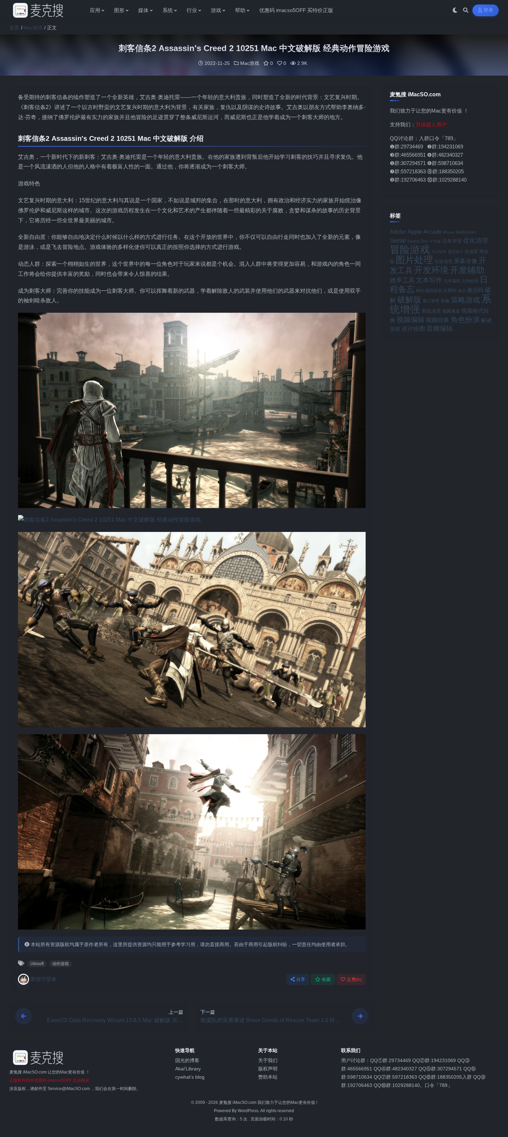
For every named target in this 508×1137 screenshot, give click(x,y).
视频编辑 (410, 319)
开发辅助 (467, 270)
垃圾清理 (443, 261)
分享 (300, 979)
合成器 (471, 251)
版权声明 (267, 1068)
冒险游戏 (410, 249)
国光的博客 (187, 1060)
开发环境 (431, 270)
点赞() (354, 979)
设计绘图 (413, 328)
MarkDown (466, 232)
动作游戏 (60, 963)
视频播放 (451, 311)
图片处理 (414, 260)
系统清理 (431, 311)
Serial (398, 240)
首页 (14, 27)
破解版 (409, 299)
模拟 (420, 291)
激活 (461, 291)
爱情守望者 (43, 979)
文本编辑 (452, 281)
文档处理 (470, 281)
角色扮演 (465, 319)
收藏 (326, 979)
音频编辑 (439, 328)
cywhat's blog (190, 1077)
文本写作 (429, 280)
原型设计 (455, 252)
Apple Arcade (424, 232)
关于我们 (267, 1060)
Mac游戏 (33, 27)
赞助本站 (267, 1077)
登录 (488, 10)
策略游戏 (465, 300)
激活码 (475, 290)
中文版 (435, 241)
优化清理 (475, 240)
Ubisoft (37, 963)
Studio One (417, 241)
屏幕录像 (465, 261)
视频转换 (437, 320)
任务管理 (452, 241)
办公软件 (438, 252)
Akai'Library (188, 1068)
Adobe (398, 232)
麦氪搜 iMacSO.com (238, 1102)
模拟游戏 (433, 290)
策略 (445, 301)
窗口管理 (431, 301)
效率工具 (402, 280)
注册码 (450, 290)
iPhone (448, 232)
